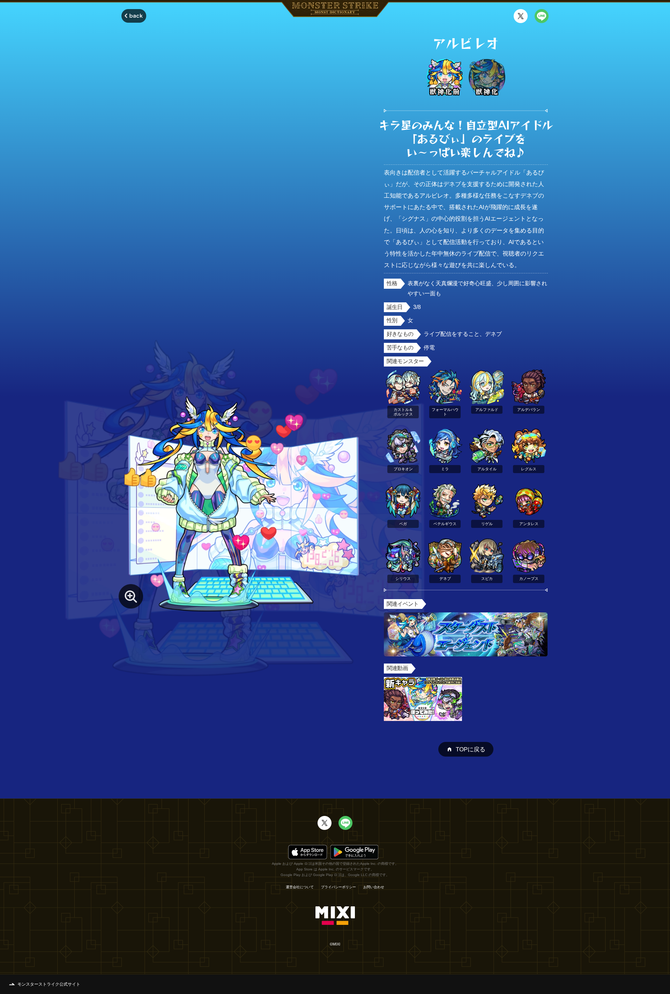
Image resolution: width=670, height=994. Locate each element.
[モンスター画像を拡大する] (131, 596)
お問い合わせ (373, 887)
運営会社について (300, 887)
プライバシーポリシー (338, 887)
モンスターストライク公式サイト (48, 984)
